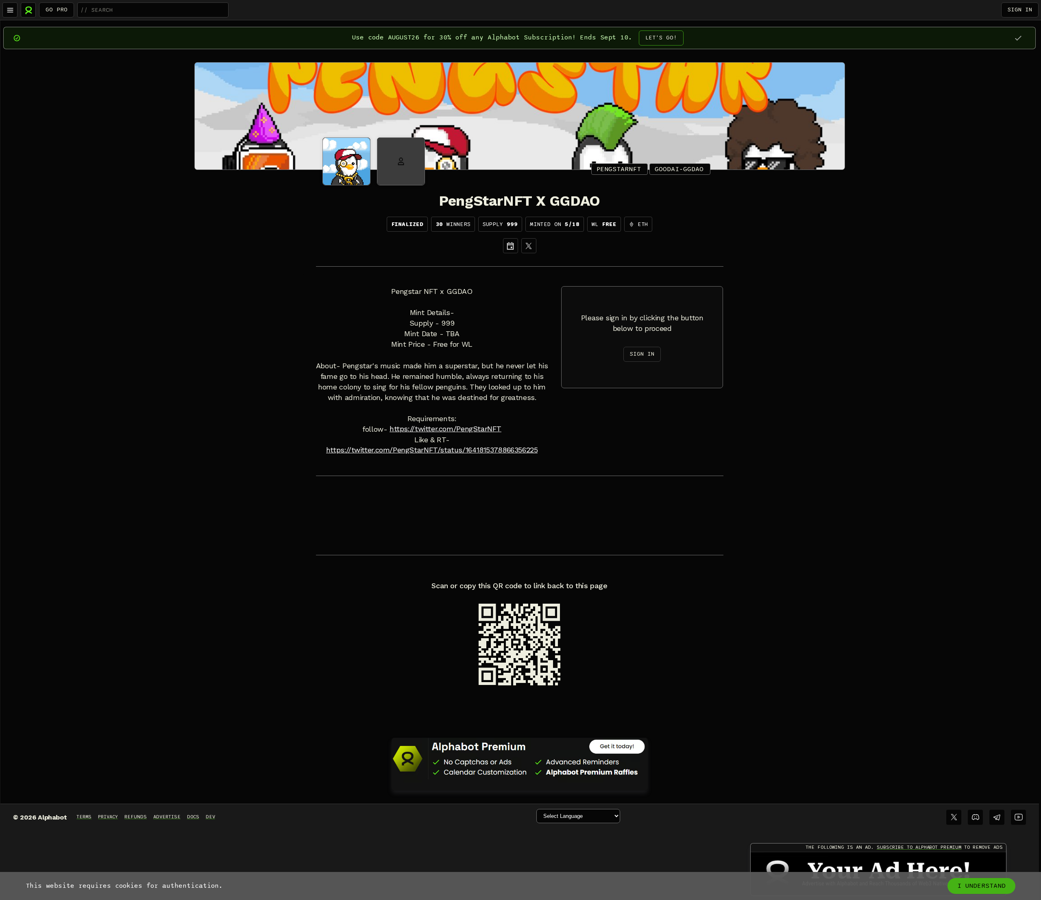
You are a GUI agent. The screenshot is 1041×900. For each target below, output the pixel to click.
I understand (981, 886)
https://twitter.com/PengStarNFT (445, 429)
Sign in (1020, 9)
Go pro (57, 9)
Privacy (108, 817)
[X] (528, 245)
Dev (210, 817)
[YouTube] (1018, 817)
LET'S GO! (661, 37)
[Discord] (975, 817)
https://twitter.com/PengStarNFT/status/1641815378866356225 (432, 450)
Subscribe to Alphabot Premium (919, 847)
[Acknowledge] (1018, 38)
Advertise (167, 817)
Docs (193, 817)
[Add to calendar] (510, 245)
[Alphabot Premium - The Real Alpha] (520, 759)
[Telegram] (996, 817)
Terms (83, 817)
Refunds (135, 817)
